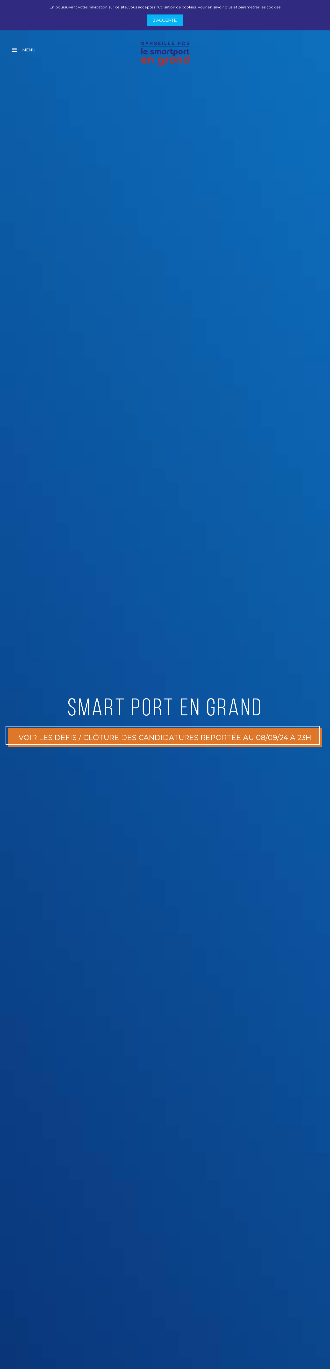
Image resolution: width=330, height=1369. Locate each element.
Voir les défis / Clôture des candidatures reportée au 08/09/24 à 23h (165, 737)
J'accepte (165, 20)
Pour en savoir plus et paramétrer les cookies (239, 7)
